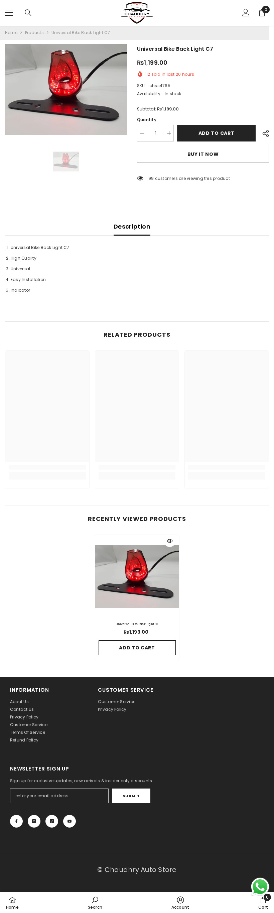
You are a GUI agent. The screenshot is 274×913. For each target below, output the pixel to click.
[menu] (9, 13)
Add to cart (218, 133)
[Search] (28, 13)
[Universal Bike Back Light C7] (137, 577)
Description (132, 226)
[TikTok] (51, 821)
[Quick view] (170, 541)
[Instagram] (34, 821)
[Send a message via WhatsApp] (260, 886)
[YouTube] (69, 821)
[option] (66, 89)
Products (34, 32)
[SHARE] (263, 133)
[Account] (246, 12)
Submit (131, 796)
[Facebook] (16, 821)
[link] (47, 467)
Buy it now (203, 154)
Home (11, 32)
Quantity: (147, 119)
